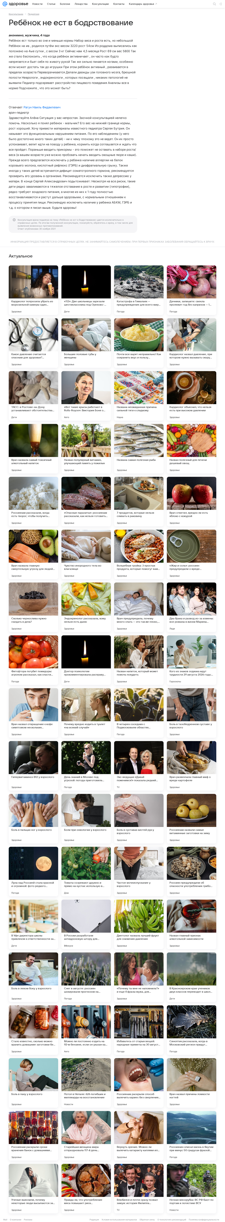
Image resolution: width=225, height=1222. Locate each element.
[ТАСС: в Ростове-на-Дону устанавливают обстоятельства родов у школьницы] (33, 396)
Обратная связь (147, 1219)
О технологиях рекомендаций (171, 1219)
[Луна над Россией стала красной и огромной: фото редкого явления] (33, 871)
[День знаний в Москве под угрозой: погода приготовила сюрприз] (86, 766)
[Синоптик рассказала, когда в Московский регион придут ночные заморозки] (191, 1030)
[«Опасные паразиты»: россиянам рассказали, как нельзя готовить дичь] (86, 501)
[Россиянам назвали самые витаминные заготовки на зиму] (191, 818)
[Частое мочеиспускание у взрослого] (139, 871)
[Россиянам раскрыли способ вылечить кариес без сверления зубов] (139, 1083)
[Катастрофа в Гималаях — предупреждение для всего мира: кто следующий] (139, 290)
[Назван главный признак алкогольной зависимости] (191, 924)
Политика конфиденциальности (204, 1219)
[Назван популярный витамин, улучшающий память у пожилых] (86, 449)
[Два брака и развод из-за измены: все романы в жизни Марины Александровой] (191, 607)
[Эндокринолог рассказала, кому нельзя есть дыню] (86, 607)
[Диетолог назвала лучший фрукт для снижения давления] (139, 924)
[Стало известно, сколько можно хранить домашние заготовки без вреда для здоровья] (33, 1030)
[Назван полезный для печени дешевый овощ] (191, 449)
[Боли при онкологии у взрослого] (86, 818)
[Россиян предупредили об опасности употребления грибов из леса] (191, 871)
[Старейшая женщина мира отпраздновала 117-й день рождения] (86, 1136)
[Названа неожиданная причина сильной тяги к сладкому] (139, 396)
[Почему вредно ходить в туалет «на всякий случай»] (86, 713)
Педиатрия (33, 14)
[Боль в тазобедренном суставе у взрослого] (191, 713)
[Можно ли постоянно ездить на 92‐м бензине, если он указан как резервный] (86, 1030)
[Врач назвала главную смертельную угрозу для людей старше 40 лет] (33, 554)
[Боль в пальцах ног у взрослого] (33, 818)
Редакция (94, 1219)
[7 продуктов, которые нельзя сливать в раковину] (139, 501)
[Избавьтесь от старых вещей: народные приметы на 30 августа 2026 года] (139, 1030)
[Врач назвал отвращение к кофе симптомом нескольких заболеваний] (33, 713)
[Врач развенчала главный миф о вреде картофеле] (191, 766)
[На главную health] (17, 4)
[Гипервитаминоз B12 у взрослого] (33, 766)
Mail (5, 1219)
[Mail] (5, 4)
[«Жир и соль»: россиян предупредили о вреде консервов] (191, 554)
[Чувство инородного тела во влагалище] (86, 554)
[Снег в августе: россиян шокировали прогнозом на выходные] (86, 977)
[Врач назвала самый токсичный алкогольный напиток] (33, 449)
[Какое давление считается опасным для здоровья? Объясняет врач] (33, 343)
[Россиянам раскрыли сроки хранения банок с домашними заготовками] (33, 1136)
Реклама (28, 1219)
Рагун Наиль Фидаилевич (42, 107)
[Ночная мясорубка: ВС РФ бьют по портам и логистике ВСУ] (191, 1188)
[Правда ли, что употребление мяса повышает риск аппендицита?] (86, 1188)
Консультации (16, 14)
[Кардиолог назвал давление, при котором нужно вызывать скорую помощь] (191, 343)
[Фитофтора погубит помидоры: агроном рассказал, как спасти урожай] (33, 660)
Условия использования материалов (119, 1219)
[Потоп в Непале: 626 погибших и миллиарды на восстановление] (86, 1083)
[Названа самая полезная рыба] (139, 449)
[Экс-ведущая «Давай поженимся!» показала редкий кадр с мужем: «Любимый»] (139, 766)
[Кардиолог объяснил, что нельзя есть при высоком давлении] (191, 396)
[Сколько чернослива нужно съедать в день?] (33, 607)
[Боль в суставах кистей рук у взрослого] (139, 818)
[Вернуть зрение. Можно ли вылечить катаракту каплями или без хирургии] (139, 1136)
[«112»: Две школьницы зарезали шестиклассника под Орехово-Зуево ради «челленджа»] (86, 290)
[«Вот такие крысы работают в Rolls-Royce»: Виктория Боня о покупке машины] (86, 396)
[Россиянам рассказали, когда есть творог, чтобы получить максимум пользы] (33, 501)
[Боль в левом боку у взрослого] (33, 977)
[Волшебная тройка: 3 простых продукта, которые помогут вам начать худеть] (139, 554)
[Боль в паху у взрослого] (33, 1083)
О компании (15, 1219)
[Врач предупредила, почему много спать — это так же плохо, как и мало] (139, 607)
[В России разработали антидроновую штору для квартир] (86, 924)
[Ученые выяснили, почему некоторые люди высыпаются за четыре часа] (33, 1188)
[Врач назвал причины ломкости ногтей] (191, 1083)
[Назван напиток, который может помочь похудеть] (139, 660)
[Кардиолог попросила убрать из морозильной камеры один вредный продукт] (33, 290)
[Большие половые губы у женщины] (86, 343)
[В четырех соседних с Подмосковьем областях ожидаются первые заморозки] (139, 713)
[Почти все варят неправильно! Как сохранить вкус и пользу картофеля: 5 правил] (139, 343)
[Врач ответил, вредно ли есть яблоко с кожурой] (191, 501)
